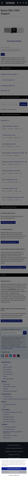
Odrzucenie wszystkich (14, 471)
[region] (14, 467)
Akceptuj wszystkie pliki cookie (14, 468)
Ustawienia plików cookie (14, 475)
